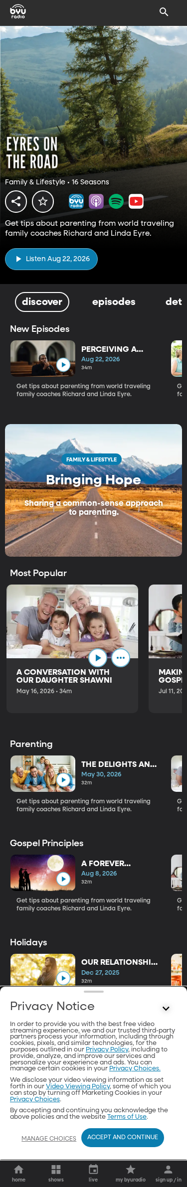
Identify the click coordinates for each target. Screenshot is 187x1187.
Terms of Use (127, 1117)
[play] (63, 365)
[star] (43, 201)
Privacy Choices (35, 1099)
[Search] (164, 12)
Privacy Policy (107, 1049)
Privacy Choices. (135, 1068)
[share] (16, 201)
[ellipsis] (120, 657)
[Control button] (166, 1009)
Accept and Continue (122, 1138)
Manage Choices (48, 1139)
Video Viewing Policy (78, 1086)
